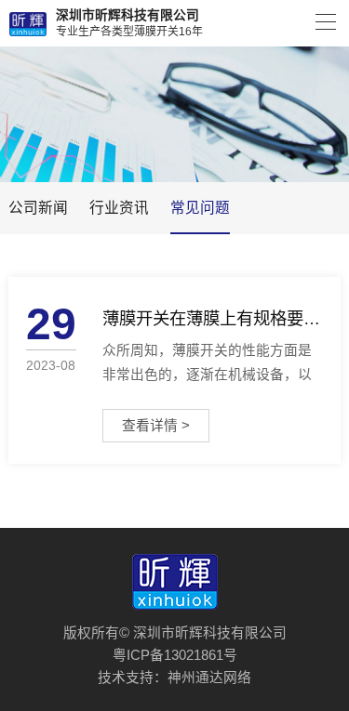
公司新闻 (38, 208)
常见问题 (200, 208)
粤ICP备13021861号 (175, 655)
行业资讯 (119, 208)
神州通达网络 (209, 677)
